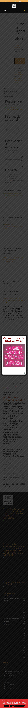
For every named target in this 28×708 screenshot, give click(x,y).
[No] (26, 703)
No (11, 705)
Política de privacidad (19, 705)
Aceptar (6, 705)
